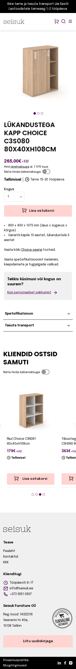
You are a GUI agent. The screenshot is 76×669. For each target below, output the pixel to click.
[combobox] (14, 197)
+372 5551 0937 (21, 594)
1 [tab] (34, 113)
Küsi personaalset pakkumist (29, 292)
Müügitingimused (15, 665)
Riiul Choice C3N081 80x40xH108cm (21, 441)
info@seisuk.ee (21, 588)
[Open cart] (56, 22)
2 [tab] (38, 113)
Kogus (9, 189)
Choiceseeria (31, 250)
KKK (6, 562)
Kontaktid (10, 556)
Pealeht (9, 551)
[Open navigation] (70, 22)
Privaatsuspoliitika (16, 660)
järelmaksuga (20, 166)
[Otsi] (63, 22)
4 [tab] (44, 494)
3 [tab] (42, 113)
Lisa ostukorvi (34, 479)
